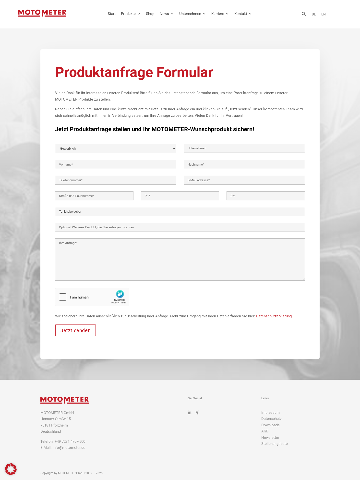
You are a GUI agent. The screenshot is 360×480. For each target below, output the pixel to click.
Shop (150, 14)
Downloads (270, 425)
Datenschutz (271, 418)
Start (112, 14)
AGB (264, 431)
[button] (303, 15)
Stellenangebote (274, 443)
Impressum (270, 412)
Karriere (217, 14)
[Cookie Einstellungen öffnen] (11, 474)
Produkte (128, 14)
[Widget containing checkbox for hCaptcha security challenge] (92, 297)
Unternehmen (190, 14)
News (164, 14)
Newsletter (270, 437)
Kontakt (240, 14)
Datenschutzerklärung (274, 316)
